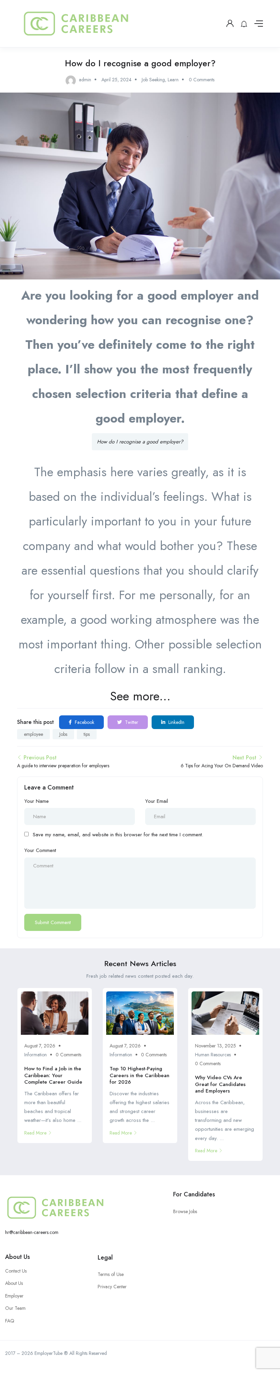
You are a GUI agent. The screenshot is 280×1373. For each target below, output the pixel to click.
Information (35, 1054)
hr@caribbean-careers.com (31, 1232)
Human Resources (213, 1054)
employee (33, 734)
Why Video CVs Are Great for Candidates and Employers (220, 1084)
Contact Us (16, 1270)
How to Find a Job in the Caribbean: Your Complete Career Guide (53, 1075)
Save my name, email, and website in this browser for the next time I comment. (118, 834)
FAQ (9, 1320)
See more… (140, 696)
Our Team (15, 1308)
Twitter (131, 722)
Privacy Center (112, 1286)
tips (87, 734)
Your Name (36, 801)
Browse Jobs (185, 1211)
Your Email (156, 801)
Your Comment (40, 850)
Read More (35, 1132)
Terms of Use (111, 1274)
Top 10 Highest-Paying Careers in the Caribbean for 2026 (139, 1075)
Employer (14, 1295)
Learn (173, 79)
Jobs (63, 734)
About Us (17, 1256)
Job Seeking (153, 79)
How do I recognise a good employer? (140, 441)
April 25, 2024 (116, 79)
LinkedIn (175, 722)
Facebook (83, 722)
